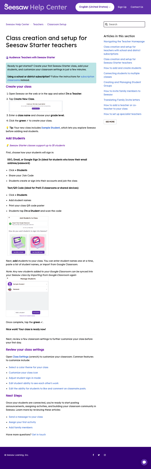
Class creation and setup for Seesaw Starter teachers (120, 61)
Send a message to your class (26, 416)
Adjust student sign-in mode (25, 377)
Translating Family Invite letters (122, 99)
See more (110, 122)
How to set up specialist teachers (122, 113)
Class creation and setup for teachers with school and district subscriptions (122, 50)
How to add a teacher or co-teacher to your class (120, 107)
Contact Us (137, 6)
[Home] (35, 7)
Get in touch (39, 434)
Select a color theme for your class (28, 367)
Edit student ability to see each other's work (34, 383)
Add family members (20, 427)
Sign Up (122, 6)
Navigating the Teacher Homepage (124, 41)
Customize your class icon (23, 372)
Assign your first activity (22, 422)
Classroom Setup (56, 24)
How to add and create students (122, 67)
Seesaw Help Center (17, 24)
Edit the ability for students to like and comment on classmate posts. (47, 388)
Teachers (38, 24)
